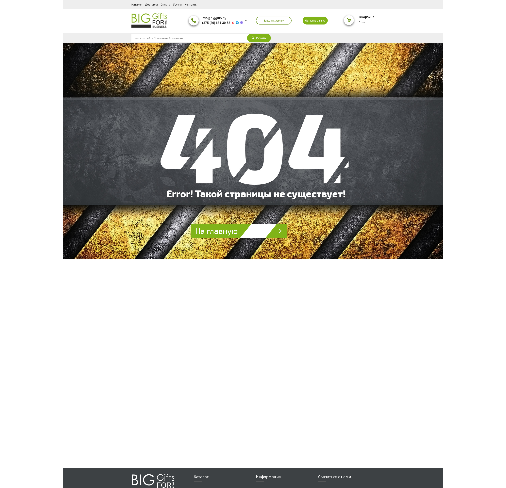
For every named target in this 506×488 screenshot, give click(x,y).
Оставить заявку (315, 20)
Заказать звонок (274, 20)
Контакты (191, 4)
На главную (216, 231)
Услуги (177, 4)
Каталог (136, 4)
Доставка (151, 4)
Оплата (165, 4)
